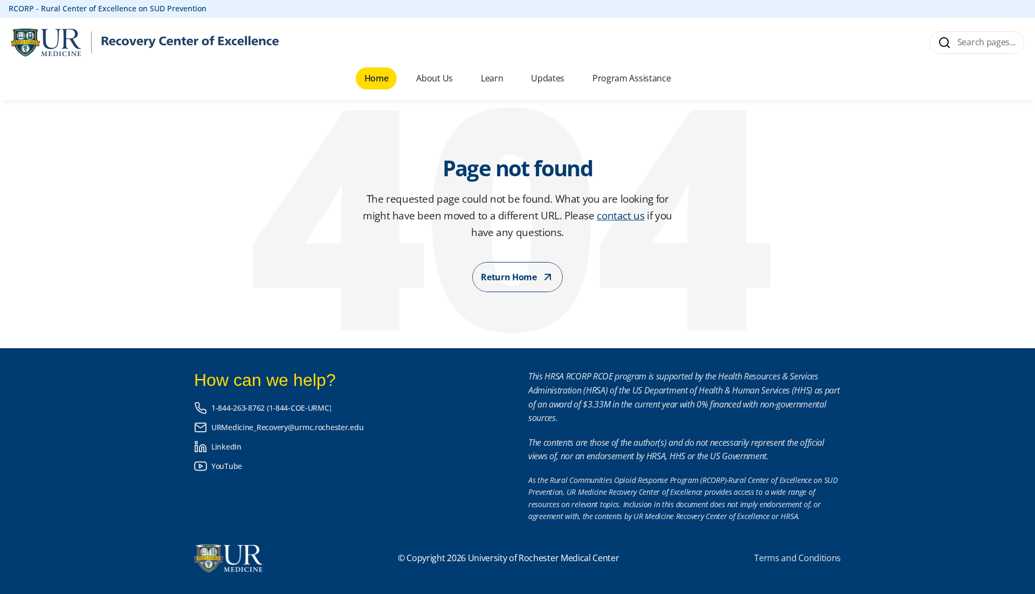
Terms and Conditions (797, 558)
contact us (620, 215)
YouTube (226, 466)
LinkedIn (226, 446)
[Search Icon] (976, 42)
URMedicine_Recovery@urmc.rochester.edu (287, 427)
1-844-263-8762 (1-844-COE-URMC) (271, 408)
